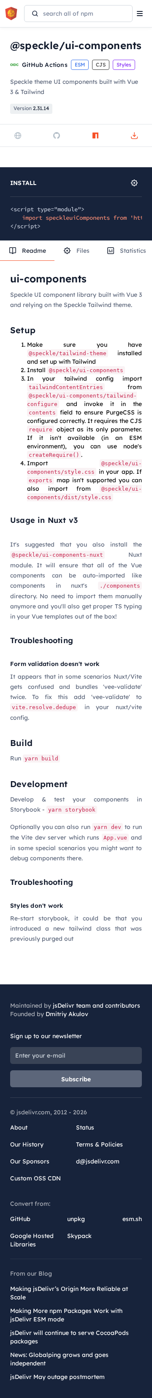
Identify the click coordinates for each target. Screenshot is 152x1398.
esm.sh (132, 1219)
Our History (26, 1144)
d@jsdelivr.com (97, 1161)
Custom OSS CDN (35, 1178)
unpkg (76, 1219)
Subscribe (76, 1079)
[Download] (134, 135)
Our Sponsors (29, 1161)
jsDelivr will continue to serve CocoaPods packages (69, 1337)
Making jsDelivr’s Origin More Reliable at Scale (69, 1293)
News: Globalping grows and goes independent (59, 1359)
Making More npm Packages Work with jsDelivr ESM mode (66, 1315)
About (18, 1127)
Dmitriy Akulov (67, 1014)
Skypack (79, 1236)
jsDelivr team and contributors (96, 1005)
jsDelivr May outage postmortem (57, 1377)
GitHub (20, 1219)
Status (85, 1127)
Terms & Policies (99, 1144)
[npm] (95, 135)
